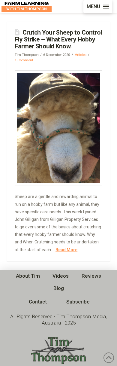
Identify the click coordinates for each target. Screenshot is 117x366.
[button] (97, 6)
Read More (66, 249)
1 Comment (24, 60)
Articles (80, 55)
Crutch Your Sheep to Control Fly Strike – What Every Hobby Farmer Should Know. (58, 39)
